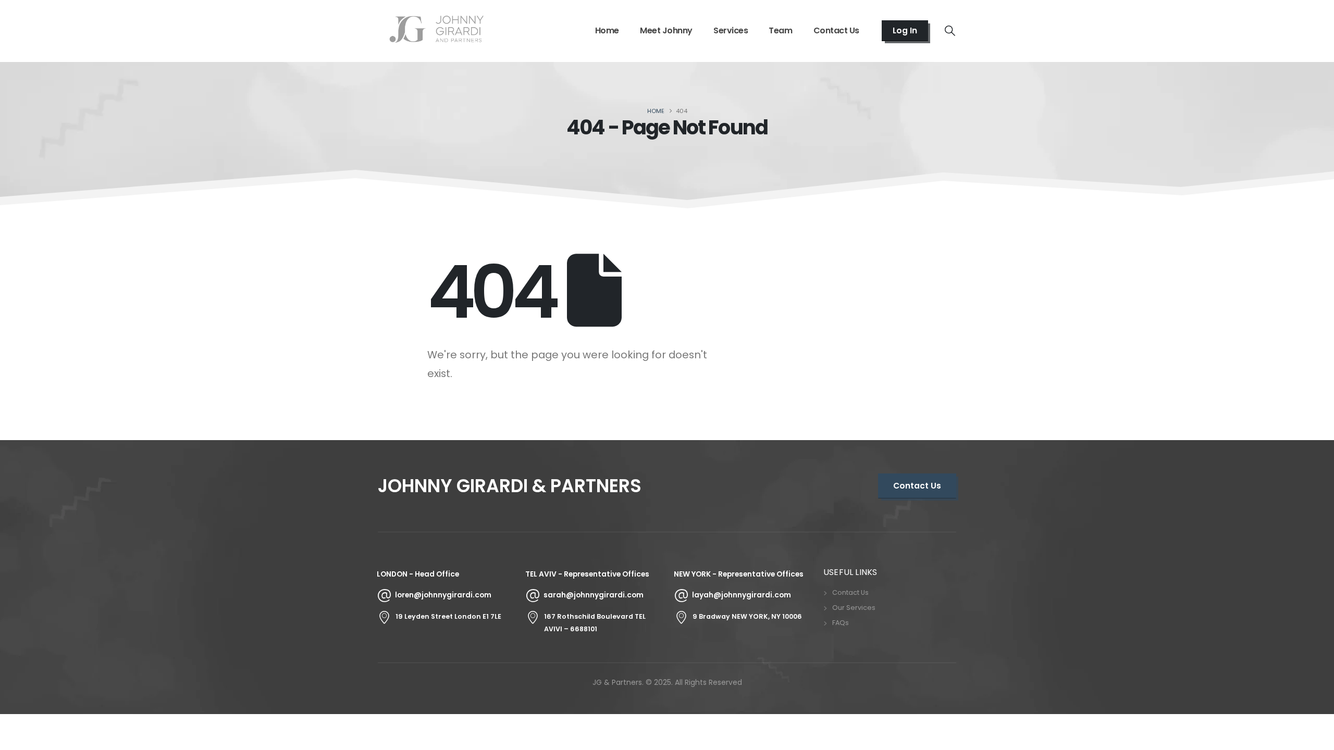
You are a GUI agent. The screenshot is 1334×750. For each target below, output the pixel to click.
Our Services (853, 607)
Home (607, 30)
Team (780, 30)
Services (730, 30)
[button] (950, 31)
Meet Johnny (666, 30)
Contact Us (836, 30)
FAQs (840, 622)
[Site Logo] (436, 30)
